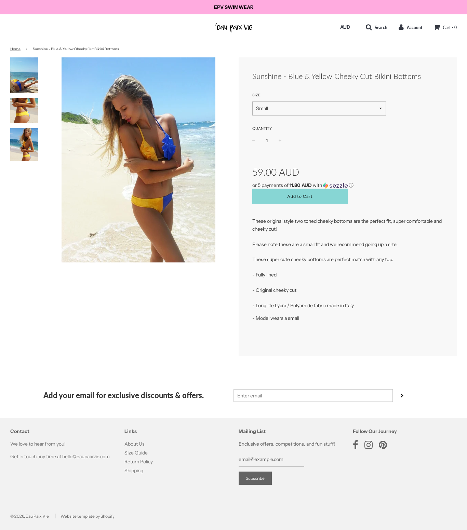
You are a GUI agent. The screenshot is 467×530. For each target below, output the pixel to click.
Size (256, 95)
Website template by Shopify (88, 516)
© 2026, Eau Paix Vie (29, 516)
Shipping (133, 470)
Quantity (262, 128)
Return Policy (138, 462)
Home (15, 49)
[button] (347, 185)
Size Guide (136, 453)
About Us (134, 444)
